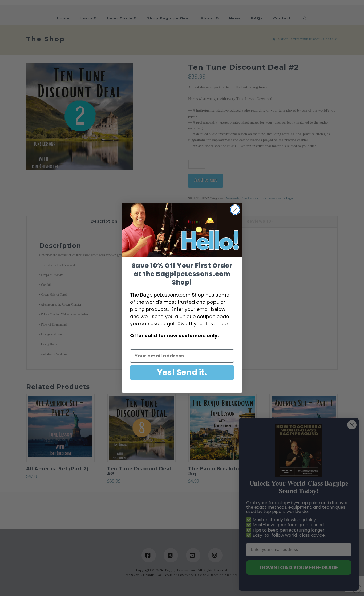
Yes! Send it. (182, 372)
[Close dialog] (235, 209)
